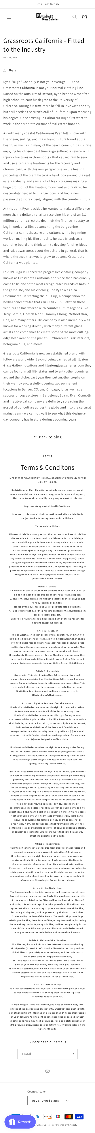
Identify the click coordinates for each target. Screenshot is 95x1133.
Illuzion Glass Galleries (40, 1124)
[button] (9, 17)
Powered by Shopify (66, 1124)
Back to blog (50, 436)
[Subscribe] (73, 1054)
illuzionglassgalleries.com (64, 365)
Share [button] (12, 70)
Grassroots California (19, 88)
